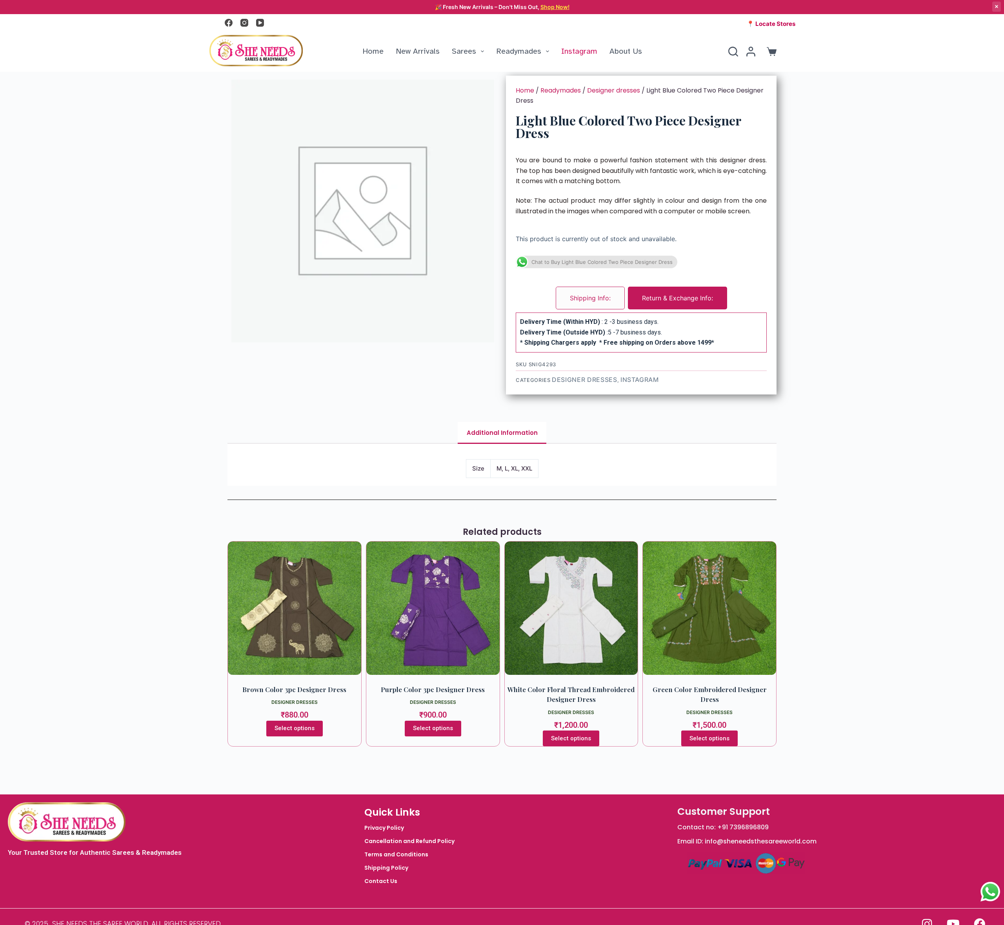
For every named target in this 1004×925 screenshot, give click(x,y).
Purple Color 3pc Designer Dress (433, 689)
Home (373, 51)
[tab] (590, 298)
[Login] (751, 51)
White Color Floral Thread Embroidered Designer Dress (571, 694)
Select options (295, 728)
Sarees (464, 51)
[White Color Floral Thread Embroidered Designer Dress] (571, 608)
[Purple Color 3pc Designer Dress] (433, 608)
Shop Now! (554, 7)
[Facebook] (229, 23)
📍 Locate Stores (771, 23)
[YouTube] (260, 23)
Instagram (579, 51)
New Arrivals (418, 51)
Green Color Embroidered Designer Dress (710, 694)
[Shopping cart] (770, 51)
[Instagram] (244, 23)
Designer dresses (613, 90)
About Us (625, 51)
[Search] (733, 51)
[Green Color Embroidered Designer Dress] (709, 608)
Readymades (518, 51)
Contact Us (380, 881)
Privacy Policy (384, 828)
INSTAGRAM (639, 379)
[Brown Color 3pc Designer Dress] (294, 608)
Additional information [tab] (502, 433)
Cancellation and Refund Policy (409, 841)
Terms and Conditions (396, 854)
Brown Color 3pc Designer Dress (294, 689)
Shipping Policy (386, 868)
